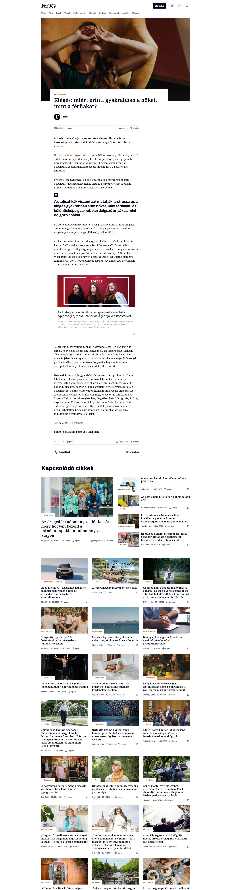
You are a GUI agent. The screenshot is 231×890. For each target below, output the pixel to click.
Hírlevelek (92, 13)
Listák (58, 13)
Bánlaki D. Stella (48, 847)
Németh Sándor (48, 692)
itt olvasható (76, 422)
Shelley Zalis (97, 645)
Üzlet (43, 13)
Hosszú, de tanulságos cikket (71, 155)
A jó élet (125, 13)
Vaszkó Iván (146, 526)
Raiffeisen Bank (148, 508)
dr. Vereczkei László (49, 541)
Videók (67, 13)
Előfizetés (159, 6)
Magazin (136, 13)
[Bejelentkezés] (172, 6)
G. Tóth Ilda (148, 602)
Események (114, 13)
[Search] (179, 6)
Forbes (146, 648)
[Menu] (187, 6)
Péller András (98, 744)
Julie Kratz (145, 489)
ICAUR (44, 602)
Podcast (102, 13)
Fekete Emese (149, 741)
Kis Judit (145, 545)
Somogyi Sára (149, 695)
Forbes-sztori (79, 13)
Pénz (51, 13)
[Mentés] (188, 489)
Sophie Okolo (98, 695)
